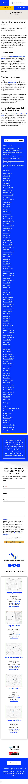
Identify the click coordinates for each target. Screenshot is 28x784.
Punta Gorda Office (14, 669)
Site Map (12, 771)
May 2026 (5, 180)
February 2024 (7, 242)
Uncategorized (7, 430)
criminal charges (12, 82)
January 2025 (6, 218)
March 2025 (6, 214)
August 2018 (6, 394)
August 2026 (6, 173)
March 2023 (6, 266)
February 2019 (7, 380)
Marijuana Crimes (8, 425)
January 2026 (6, 190)
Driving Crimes (7, 411)
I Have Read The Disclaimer (12, 538)
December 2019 (7, 356)
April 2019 (6, 375)
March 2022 (6, 295)
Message (5, 500)
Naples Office (14, 638)
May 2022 (5, 290)
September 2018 (7, 392)
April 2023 (6, 264)
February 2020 (7, 354)
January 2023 (6, 271)
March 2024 (6, 240)
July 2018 (5, 397)
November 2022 (7, 276)
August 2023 (6, 254)
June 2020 (6, 344)
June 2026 (6, 178)
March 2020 (6, 352)
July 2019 (5, 368)
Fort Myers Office (14, 606)
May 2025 (5, 209)
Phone (5, 493)
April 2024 (6, 237)
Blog (4, 406)
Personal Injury (7, 427)
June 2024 (6, 233)
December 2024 (7, 221)
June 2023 (6, 259)
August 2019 (6, 366)
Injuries (5, 422)
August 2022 (6, 283)
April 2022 (6, 292)
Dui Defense (11, 30)
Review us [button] (14, 763)
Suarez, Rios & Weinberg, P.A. (16, 28)
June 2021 (5, 316)
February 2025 (7, 216)
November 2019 (7, 359)
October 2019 (7, 361)
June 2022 (6, 287)
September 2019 (7, 363)
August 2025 (6, 202)
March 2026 (6, 185)
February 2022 (7, 297)
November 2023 (7, 247)
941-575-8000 (21, 7)
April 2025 (6, 211)
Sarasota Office (14, 732)
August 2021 (6, 311)
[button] (4, 3)
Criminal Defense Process (10, 408)
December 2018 (7, 385)
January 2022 (6, 299)
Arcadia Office (14, 701)
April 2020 (6, 349)
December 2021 (7, 302)
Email (5, 487)
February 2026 (7, 188)
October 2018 (7, 390)
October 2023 (7, 249)
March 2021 (6, 323)
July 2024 (5, 230)
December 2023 (7, 245)
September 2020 (7, 337)
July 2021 (5, 314)
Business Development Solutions (13, 773)
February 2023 (7, 268)
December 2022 (7, 273)
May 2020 (5, 347)
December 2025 (7, 192)
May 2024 (5, 235)
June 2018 (6, 399)
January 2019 (6, 382)
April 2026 (6, 183)
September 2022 (7, 280)
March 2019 (6, 378)
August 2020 (6, 340)
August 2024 (6, 228)
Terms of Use (17, 532)
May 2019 (5, 373)
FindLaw (14, 775)
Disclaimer (6, 519)
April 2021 (6, 321)
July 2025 (5, 204)
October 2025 (7, 197)
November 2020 (7, 333)
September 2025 (7, 199)
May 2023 (5, 261)
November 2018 (7, 387)
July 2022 (5, 285)
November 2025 (7, 195)
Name (4, 480)
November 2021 (7, 304)
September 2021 (7, 309)
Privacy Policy (6, 534)
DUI (4, 415)
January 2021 (6, 328)
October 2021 (6, 306)
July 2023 (5, 256)
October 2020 (7, 335)
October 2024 (7, 223)
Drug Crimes (6, 413)
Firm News (6, 420)
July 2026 (5, 176)
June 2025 (6, 207)
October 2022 (7, 278)
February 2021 (7, 325)
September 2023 (7, 252)
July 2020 (5, 342)
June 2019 (6, 371)
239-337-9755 (7, 7)
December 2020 (7, 330)
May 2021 (5, 318)
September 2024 (7, 226)
